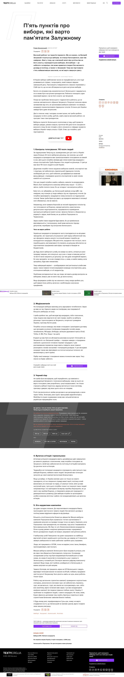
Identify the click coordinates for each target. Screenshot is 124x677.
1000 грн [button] (54, 433)
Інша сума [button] (64, 433)
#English (30, 662)
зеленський (52, 613)
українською (14, 670)
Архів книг (69, 660)
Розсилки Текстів (32, 658)
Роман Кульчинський (40, 48)
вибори (36, 613)
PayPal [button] (73, 441)
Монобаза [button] (63, 441)
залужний (44, 613)
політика (60, 613)
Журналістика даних (52, 653)
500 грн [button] (45, 433)
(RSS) (32, 655)
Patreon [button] (38, 441)
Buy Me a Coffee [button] (50, 441)
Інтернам (49, 662)
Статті (29, 655)
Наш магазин (70, 655)
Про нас (30, 653)
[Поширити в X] (45, 51)
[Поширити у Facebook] (42, 51)
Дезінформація (51, 658)
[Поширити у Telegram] (48, 51)
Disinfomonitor (51, 660)
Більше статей (38, 633)
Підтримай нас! (70, 653)
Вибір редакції (31, 660)
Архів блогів (70, 658)
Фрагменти (31, 656)
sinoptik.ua (101, 147)
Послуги (49, 655)
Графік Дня (69, 656)
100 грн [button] (37, 433)
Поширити (37, 51)
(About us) (34, 653)
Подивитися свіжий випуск (107, 60)
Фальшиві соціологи (52, 656)
